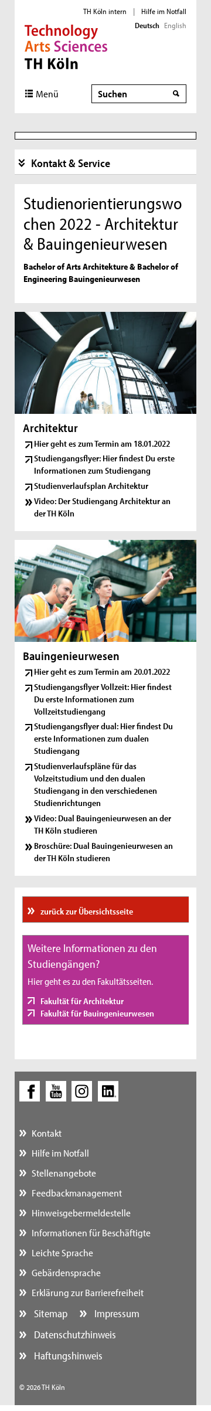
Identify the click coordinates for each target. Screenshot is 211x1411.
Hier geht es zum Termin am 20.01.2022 (102, 671)
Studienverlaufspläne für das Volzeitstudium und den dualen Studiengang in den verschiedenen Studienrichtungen (95, 784)
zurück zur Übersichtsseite (86, 911)
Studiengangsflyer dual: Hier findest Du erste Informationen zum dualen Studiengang (103, 738)
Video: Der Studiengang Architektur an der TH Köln (102, 507)
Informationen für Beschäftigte (91, 1232)
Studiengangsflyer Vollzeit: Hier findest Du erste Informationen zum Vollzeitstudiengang (103, 699)
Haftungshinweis (67, 1355)
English (175, 25)
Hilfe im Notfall (163, 11)
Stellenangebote (64, 1173)
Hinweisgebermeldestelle (81, 1212)
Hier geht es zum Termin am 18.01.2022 (102, 443)
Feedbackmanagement (77, 1192)
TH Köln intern (105, 11)
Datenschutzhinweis (74, 1334)
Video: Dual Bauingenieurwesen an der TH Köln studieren (102, 824)
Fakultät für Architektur (81, 1001)
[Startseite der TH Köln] (66, 46)
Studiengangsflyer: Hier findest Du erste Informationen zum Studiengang (104, 464)
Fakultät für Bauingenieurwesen (96, 1013)
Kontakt (47, 1133)
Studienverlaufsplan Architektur (91, 485)
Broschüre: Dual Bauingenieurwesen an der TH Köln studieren (103, 851)
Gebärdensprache (66, 1272)
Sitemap (49, 1313)
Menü (47, 93)
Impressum (115, 1313)
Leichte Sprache (62, 1252)
